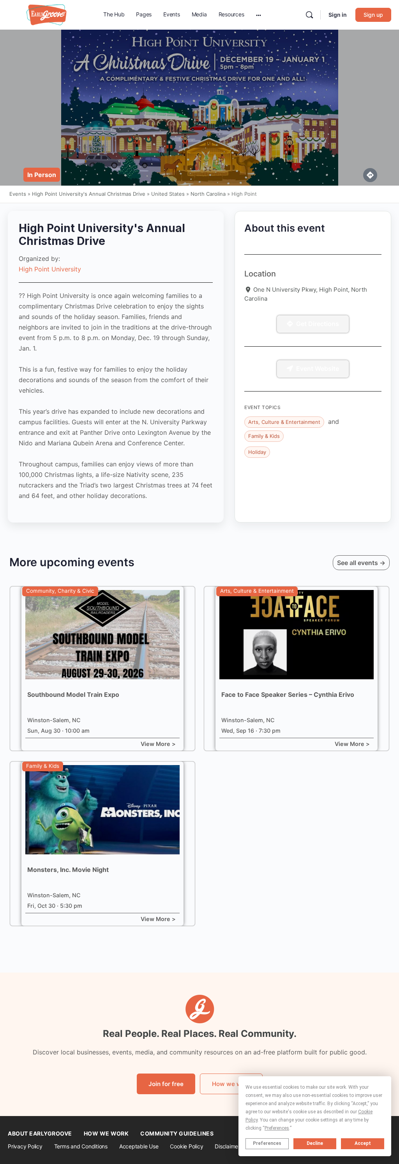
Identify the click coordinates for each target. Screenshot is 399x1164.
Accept (363, 1143)
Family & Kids (264, 436)
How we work (231, 1084)
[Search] (309, 14)
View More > (158, 744)
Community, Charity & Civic (60, 591)
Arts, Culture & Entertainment (284, 422)
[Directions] (370, 175)
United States (168, 194)
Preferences (267, 1143)
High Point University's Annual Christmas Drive (88, 194)
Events (17, 194)
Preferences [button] (277, 1128)
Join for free (166, 1084)
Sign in (337, 14)
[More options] (258, 15)
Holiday (257, 452)
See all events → (361, 563)
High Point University (50, 269)
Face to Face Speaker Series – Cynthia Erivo (287, 694)
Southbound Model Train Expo (73, 694)
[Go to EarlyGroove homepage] (47, 14)
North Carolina (208, 194)
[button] (41, 175)
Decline (315, 1143)
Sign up (373, 14)
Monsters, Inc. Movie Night (68, 869)
